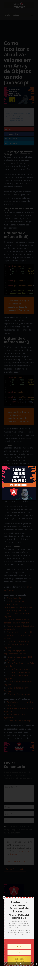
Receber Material (19, 960)
